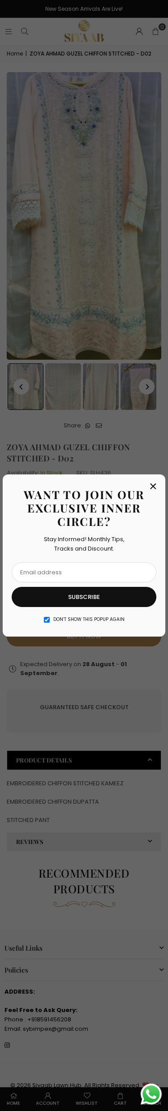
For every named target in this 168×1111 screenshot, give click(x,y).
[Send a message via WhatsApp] (151, 1094)
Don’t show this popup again (89, 619)
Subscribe (84, 597)
